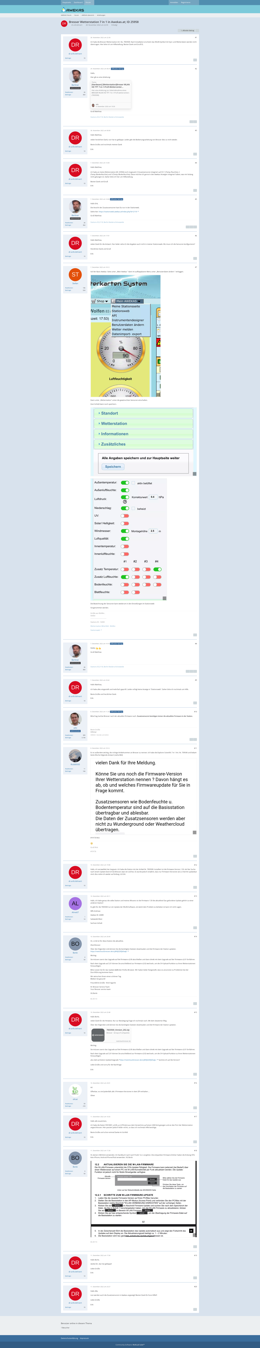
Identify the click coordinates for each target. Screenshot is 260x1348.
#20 (195, 1286)
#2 (196, 69)
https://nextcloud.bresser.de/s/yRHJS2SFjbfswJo (108, 951)
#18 (195, 1150)
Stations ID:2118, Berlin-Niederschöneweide (107, 117)
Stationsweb (95, 630)
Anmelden (174, 2)
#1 (196, 37)
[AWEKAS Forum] (130, 9)
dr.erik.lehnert (76, 25)
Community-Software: (130, 1345)
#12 (195, 865)
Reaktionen (69, 92)
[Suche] (195, 2)
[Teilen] (197, 30)
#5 (196, 199)
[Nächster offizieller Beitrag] (195, 121)
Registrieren (185, 2)
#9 (196, 680)
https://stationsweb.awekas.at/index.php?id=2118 (118, 212)
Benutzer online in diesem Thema (76, 1323)
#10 (195, 712)
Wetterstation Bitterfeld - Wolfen (102, 626)
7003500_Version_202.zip (118, 1030)
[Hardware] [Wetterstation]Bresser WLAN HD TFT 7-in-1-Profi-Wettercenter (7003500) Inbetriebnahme (111, 87)
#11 (195, 748)
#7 (196, 267)
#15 (195, 1012)
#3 (196, 130)
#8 (196, 644)
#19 (195, 1255)
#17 (195, 1116)
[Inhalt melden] (195, 60)
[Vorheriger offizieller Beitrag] (191, 227)
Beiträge (68, 58)
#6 (196, 236)
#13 (195, 896)
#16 (195, 1083)
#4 (196, 163)
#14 (195, 936)
